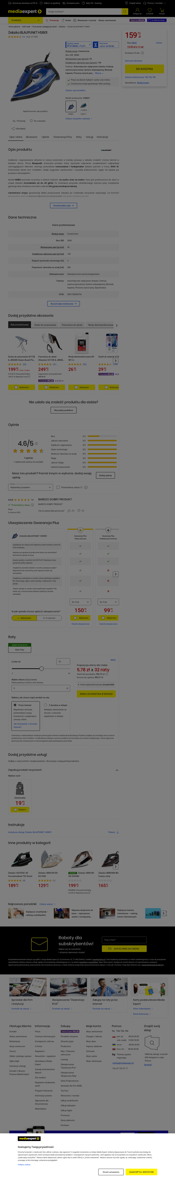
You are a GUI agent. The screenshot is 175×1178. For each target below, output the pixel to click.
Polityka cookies (24, 1164)
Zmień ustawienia (111, 1172)
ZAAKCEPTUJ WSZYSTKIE (141, 1172)
